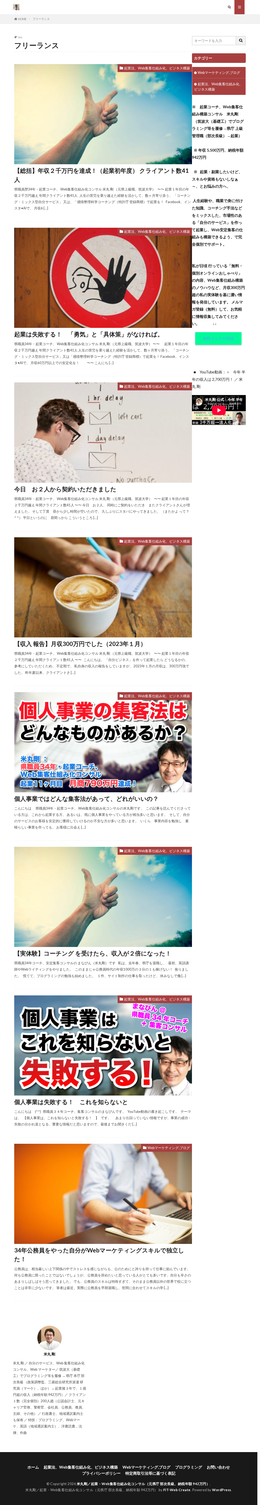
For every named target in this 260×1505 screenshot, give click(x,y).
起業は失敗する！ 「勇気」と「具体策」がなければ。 (88, 334)
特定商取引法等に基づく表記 (150, 1473)
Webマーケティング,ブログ (168, 1148)
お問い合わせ (218, 1467)
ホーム (33, 1467)
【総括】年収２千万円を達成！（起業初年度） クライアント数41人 (101, 175)
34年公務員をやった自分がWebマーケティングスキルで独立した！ (99, 1254)
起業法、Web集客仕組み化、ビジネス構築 (157, 68)
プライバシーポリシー (101, 1473)
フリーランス (41, 19)
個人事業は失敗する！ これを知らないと (71, 1101)
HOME (22, 19)
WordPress (221, 1490)
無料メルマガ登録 (218, 338)
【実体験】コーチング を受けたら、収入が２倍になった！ (92, 953)
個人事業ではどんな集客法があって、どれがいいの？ (86, 798)
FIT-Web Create (177, 1490)
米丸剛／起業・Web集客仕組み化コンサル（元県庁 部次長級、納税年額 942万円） (143, 1484)
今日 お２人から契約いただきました (65, 489)
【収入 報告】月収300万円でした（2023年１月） (80, 643)
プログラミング (188, 1467)
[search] (241, 40)
